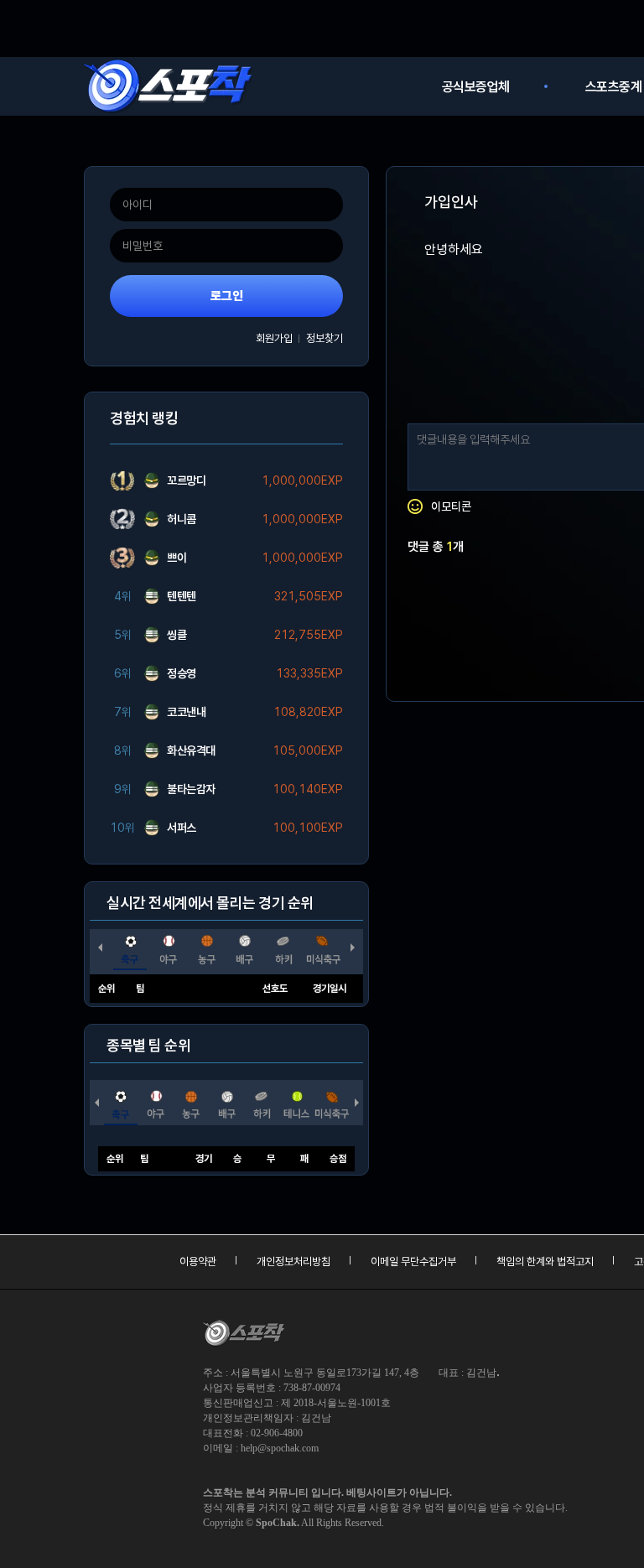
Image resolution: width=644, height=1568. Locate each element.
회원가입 (274, 338)
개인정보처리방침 (293, 1261)
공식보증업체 (476, 87)
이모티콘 (451, 506)
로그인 (226, 296)
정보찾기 (324, 338)
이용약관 (197, 1261)
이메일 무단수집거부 (413, 1261)
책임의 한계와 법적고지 (545, 1261)
